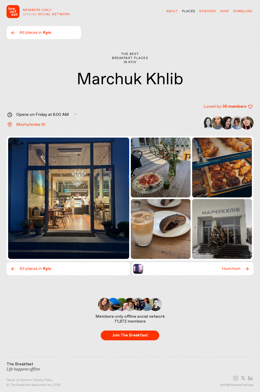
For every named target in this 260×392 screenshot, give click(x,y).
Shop (224, 11)
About (172, 11)
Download (242, 11)
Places (188, 11)
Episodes (207, 11)
